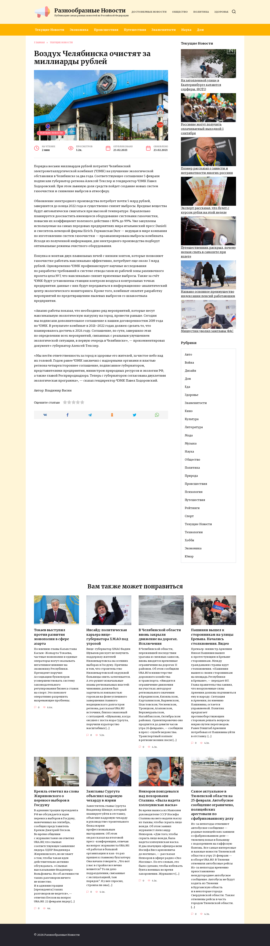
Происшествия (106, 30)
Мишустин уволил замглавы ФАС (207, 331)
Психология (193, 492)
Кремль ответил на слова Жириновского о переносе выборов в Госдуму (56, 798)
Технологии (194, 532)
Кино (188, 411)
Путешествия (135, 30)
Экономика (79, 30)
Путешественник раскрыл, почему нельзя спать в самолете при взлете (208, 252)
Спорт (189, 516)
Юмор (189, 556)
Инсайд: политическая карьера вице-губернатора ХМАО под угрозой (107, 637)
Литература (194, 427)
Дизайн (190, 370)
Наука (186, 30)
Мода (189, 435)
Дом (200, 30)
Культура (192, 419)
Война (189, 362)
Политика (201, 11)
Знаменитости (164, 30)
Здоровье (221, 11)
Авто (188, 354)
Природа (191, 475)
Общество (180, 11)
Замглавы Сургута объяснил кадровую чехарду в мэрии (104, 795)
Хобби (189, 540)
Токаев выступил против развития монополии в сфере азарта (51, 637)
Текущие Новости (49, 30)
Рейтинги (192, 508)
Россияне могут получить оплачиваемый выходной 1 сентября (202, 128)
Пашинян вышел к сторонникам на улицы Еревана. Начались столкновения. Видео (212, 637)
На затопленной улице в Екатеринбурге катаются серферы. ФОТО (201, 84)
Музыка (191, 443)
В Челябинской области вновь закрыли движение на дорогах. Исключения (160, 637)
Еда (187, 387)
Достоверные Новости (149, 11)
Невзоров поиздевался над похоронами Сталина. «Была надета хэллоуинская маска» (159, 798)
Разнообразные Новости (90, 10)
